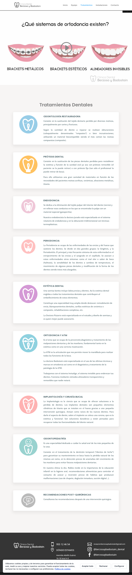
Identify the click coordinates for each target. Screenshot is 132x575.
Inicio (65, 5)
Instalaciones (101, 5)
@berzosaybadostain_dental (109, 549)
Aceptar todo (87, 566)
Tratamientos (86, 5)
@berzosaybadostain (105, 554)
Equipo (74, 5)
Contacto (115, 5)
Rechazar (103, 566)
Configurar (119, 566)
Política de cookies (63, 569)
